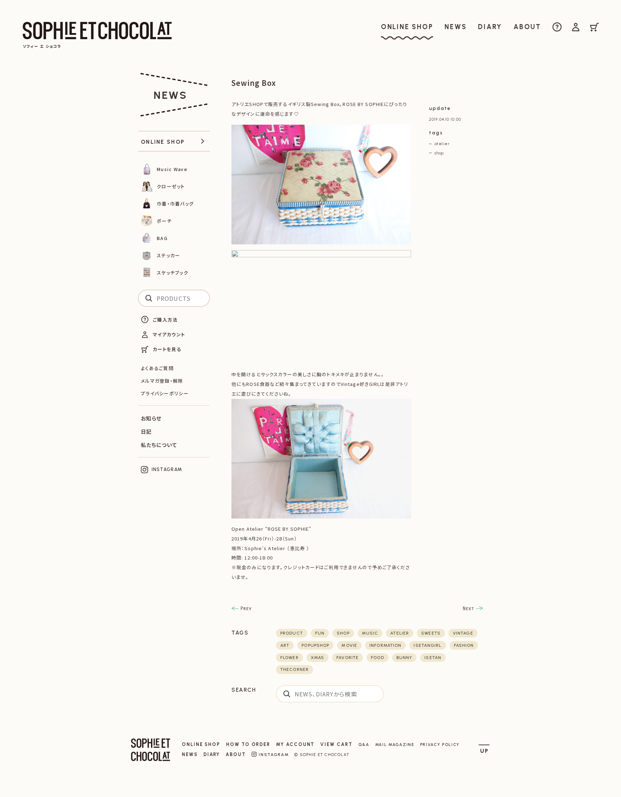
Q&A (363, 744)
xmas (317, 657)
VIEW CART (336, 744)
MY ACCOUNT (295, 744)
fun (320, 633)
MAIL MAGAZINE (394, 744)
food (377, 657)
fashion (464, 645)
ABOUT (236, 754)
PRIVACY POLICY (440, 744)
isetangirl (427, 645)
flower (289, 657)
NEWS (190, 754)
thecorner (294, 669)
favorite (347, 657)
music (370, 633)
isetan (432, 657)
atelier (442, 143)
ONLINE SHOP (201, 744)
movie (349, 645)
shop (439, 153)
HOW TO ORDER (248, 744)
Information (385, 645)
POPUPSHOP (315, 645)
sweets (431, 633)
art (284, 645)
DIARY (211, 754)
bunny (404, 657)
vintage (463, 633)
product (291, 633)
